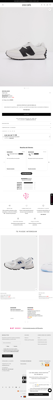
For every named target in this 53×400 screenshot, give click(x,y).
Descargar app (26, 109)
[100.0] (26, 195)
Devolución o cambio (42, 339)
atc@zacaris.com (5, 365)
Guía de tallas (23, 363)
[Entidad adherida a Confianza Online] (45, 364)
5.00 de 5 (30, 178)
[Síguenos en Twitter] (6, 387)
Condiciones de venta (42, 342)
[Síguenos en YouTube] (16, 387)
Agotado (26, 114)
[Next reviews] (50, 136)
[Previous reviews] (3, 136)
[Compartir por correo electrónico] (14, 131)
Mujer (8, 346)
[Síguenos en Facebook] (2, 387)
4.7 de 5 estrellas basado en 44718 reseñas (33, 328)
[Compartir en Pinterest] (12, 131)
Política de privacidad (34, 391)
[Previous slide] (4, 162)
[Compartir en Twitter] (10, 131)
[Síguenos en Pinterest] (12, 387)
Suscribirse (7, 355)
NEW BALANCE (6, 91)
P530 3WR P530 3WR (6, 295)
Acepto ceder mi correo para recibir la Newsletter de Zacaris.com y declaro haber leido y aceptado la (39, 390)
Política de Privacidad (29, 339)
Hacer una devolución (42, 344)
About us (26, 337)
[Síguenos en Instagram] (9, 387)
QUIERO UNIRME (38, 394)
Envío (39, 337)
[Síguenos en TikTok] (19, 387)
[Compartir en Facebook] (8, 131)
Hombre (15, 346)
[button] (5, 95)
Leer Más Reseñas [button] (26, 173)
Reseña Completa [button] (10, 168)
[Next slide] (49, 162)
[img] (9, 152)
